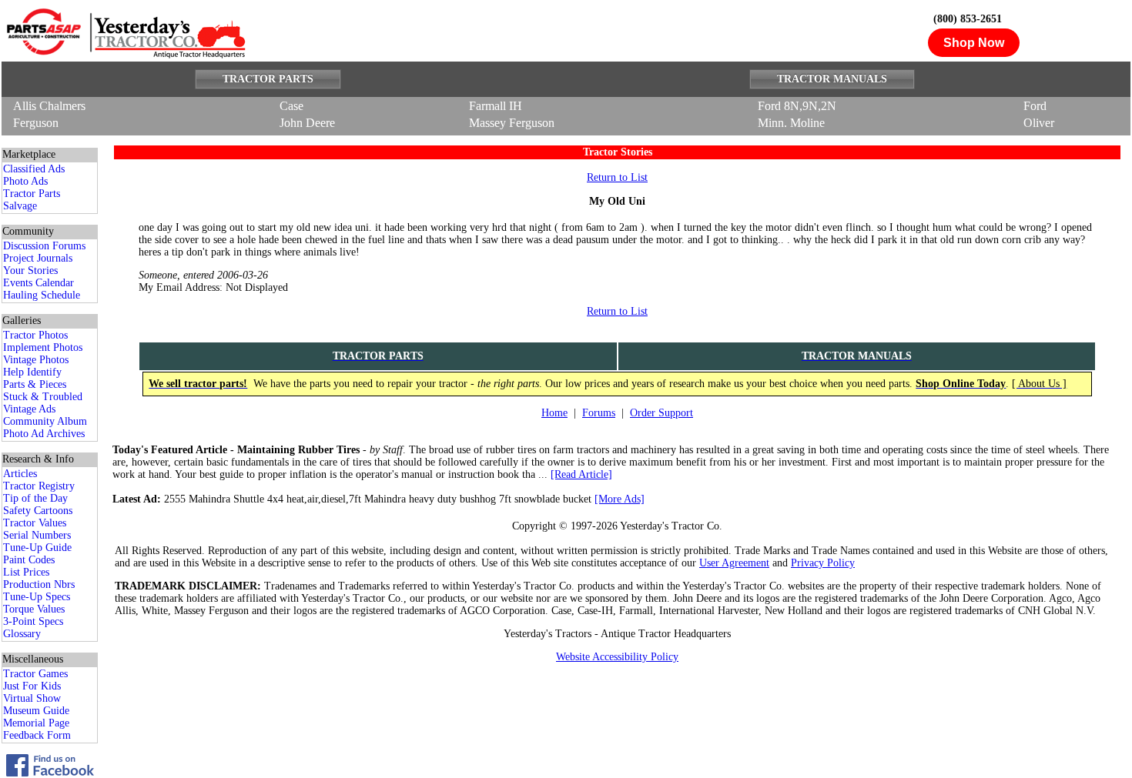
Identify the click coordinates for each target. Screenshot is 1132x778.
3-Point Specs (33, 621)
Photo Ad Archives (44, 433)
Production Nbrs (39, 584)
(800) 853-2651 (967, 19)
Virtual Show (32, 698)
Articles (20, 473)
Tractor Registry (39, 486)
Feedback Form (37, 735)
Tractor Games (35, 673)
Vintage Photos (36, 360)
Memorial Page (36, 723)
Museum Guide (36, 710)
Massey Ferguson (511, 122)
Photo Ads (25, 181)
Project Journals (37, 258)
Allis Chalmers (49, 105)
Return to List (617, 177)
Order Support (661, 413)
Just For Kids (32, 686)
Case (291, 105)
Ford (1035, 105)
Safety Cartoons (37, 510)
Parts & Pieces (34, 384)
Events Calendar (38, 283)
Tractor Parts (31, 193)
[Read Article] (581, 474)
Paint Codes (29, 560)
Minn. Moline (791, 122)
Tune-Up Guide (37, 547)
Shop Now (973, 42)
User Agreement (734, 563)
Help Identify (32, 372)
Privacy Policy (823, 563)
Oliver (1038, 122)
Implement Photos (42, 347)
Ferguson (36, 122)
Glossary (22, 633)
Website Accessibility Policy (617, 657)
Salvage (20, 206)
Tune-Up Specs (36, 597)
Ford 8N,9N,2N (797, 105)
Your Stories (30, 270)
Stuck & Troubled (42, 396)
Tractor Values (34, 523)
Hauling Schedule (41, 295)
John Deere (307, 122)
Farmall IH (495, 105)
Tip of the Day (35, 498)
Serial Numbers (37, 535)
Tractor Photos (35, 335)
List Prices (26, 572)
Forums (598, 413)
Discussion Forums (44, 246)
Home (554, 413)
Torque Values (34, 609)
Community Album (45, 421)
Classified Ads (34, 169)
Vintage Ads (29, 409)
